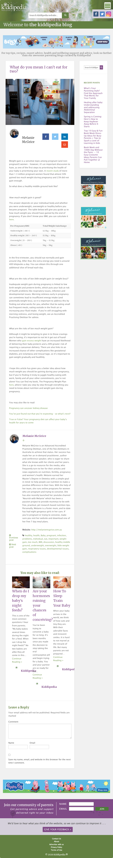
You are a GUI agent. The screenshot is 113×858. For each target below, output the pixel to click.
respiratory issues (37, 548)
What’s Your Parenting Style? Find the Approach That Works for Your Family (93, 93)
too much (33, 542)
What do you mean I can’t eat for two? (38, 69)
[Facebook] (45, 136)
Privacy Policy (56, 847)
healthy (28, 535)
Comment (13, 721)
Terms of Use (56, 850)
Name (11, 742)
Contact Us (56, 838)
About (56, 841)
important (53, 538)
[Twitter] (55, 136)
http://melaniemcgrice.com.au (46, 529)
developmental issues (58, 548)
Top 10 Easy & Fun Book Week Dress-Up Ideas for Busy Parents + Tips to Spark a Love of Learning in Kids (93, 137)
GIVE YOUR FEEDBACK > (57, 829)
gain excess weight (31, 340)
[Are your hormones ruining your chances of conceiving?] (41, 582)
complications (29, 552)
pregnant (51, 535)
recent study (52, 170)
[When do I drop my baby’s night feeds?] (21, 582)
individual (38, 538)
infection (61, 535)
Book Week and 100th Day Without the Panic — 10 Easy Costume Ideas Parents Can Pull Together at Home (93, 154)
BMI (40, 542)
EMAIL (63, 808)
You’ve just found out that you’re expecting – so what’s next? (39, 413)
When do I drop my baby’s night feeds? (20, 600)
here (11, 219)
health (36, 535)
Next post (12, 545)
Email (32, 742)
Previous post (13, 538)
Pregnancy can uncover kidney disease (28, 408)
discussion (48, 542)
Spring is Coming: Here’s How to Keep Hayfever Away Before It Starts (93, 121)
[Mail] (64, 144)
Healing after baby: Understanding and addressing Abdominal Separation (93, 107)
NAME (63, 804)
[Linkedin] (64, 136)
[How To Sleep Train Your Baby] (62, 582)
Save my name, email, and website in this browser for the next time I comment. (39, 761)
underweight (37, 545)
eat (45, 538)
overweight (50, 545)
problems (27, 538)
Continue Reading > (17, 660)
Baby (43, 535)
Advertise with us (56, 844)
